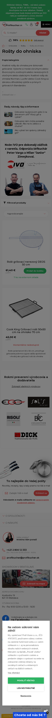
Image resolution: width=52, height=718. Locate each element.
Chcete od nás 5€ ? (29, 715)
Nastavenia (26, 696)
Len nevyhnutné (26, 688)
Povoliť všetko (26, 681)
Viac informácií (14, 673)
